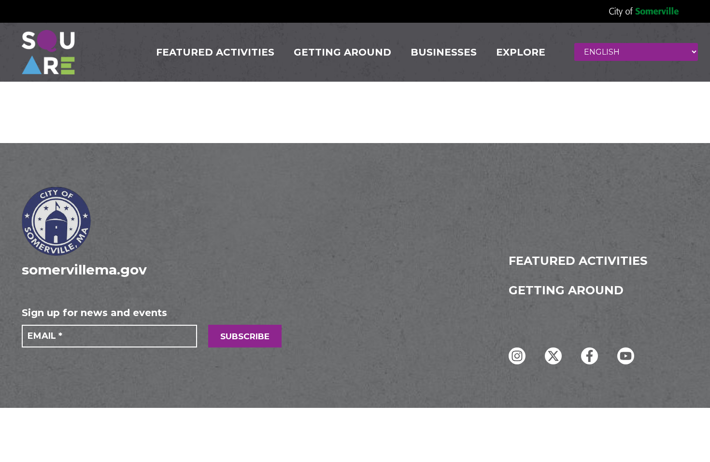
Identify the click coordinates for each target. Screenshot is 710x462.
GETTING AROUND (342, 52)
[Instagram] (517, 355)
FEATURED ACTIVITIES (215, 52)
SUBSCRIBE (245, 336)
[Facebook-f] (589, 355)
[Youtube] (625, 355)
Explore (520, 52)
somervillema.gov (84, 269)
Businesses (444, 52)
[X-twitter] (553, 355)
